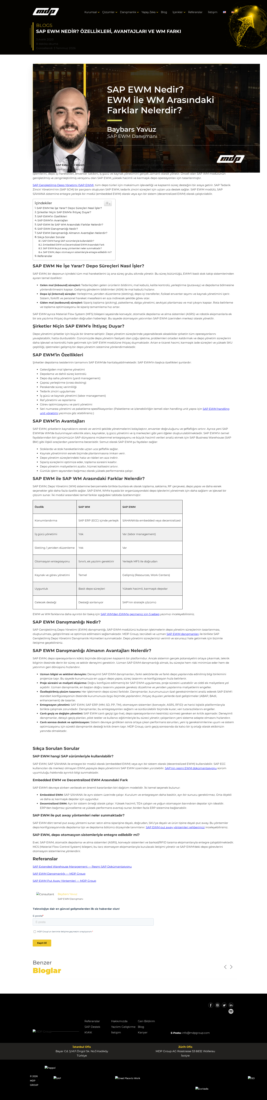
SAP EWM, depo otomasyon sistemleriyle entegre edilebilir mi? (77, 252)
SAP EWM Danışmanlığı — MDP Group (59, 873)
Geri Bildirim (146, 1021)
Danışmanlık (128, 12)
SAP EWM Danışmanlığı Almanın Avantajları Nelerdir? (72, 233)
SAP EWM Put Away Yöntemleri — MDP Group (64, 880)
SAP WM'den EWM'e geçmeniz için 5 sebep (130, 614)
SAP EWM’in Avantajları (52, 220)
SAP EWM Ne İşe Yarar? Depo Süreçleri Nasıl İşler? (69, 208)
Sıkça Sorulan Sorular (51, 237)
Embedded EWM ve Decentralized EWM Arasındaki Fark (73, 244)
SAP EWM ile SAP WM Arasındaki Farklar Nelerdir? (70, 224)
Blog (164, 12)
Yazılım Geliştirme (123, 1027)
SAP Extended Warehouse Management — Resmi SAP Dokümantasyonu (82, 866)
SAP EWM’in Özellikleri (52, 216)
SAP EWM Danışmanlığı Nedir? (57, 228)
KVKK (88, 1032)
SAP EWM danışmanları (183, 634)
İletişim (212, 12)
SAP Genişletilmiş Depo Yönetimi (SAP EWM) (63, 185)
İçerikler (178, 12)
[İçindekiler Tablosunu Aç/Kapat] (108, 203)
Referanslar (195, 12)
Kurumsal (90, 12)
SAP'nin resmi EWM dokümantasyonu (191, 768)
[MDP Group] (46, 12)
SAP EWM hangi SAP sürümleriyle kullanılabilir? (68, 241)
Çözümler (108, 12)
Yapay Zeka (148, 12)
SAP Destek (92, 1027)
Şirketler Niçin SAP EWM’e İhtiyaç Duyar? (64, 212)
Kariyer (142, 1032)
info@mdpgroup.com (196, 1033)
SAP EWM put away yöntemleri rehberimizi (175, 827)
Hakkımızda (119, 1021)
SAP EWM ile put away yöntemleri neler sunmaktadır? (72, 248)
